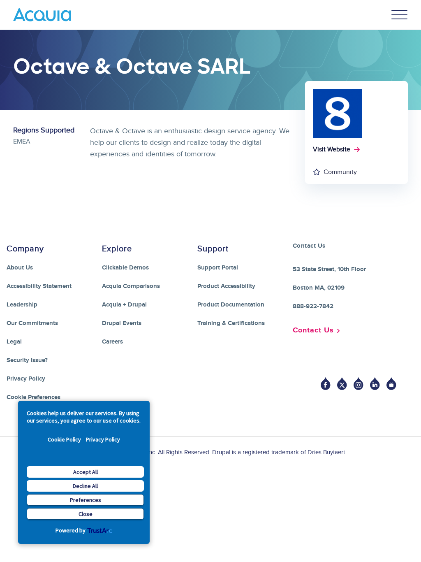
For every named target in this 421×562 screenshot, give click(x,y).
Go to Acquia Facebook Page (325, 383)
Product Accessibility (226, 286)
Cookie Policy (64, 439)
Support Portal (217, 268)
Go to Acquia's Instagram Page (358, 383)
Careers (112, 342)
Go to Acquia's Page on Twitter (342, 383)
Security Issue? (27, 360)
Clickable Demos (125, 268)
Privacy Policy (103, 439)
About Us (20, 268)
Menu (399, 15)
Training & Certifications (231, 323)
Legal (14, 342)
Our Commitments (32, 323)
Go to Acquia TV (391, 383)
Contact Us (313, 330)
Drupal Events (121, 323)
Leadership (22, 305)
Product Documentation (230, 305)
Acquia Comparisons (131, 286)
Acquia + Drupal (124, 305)
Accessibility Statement (39, 286)
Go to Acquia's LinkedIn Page (375, 383)
